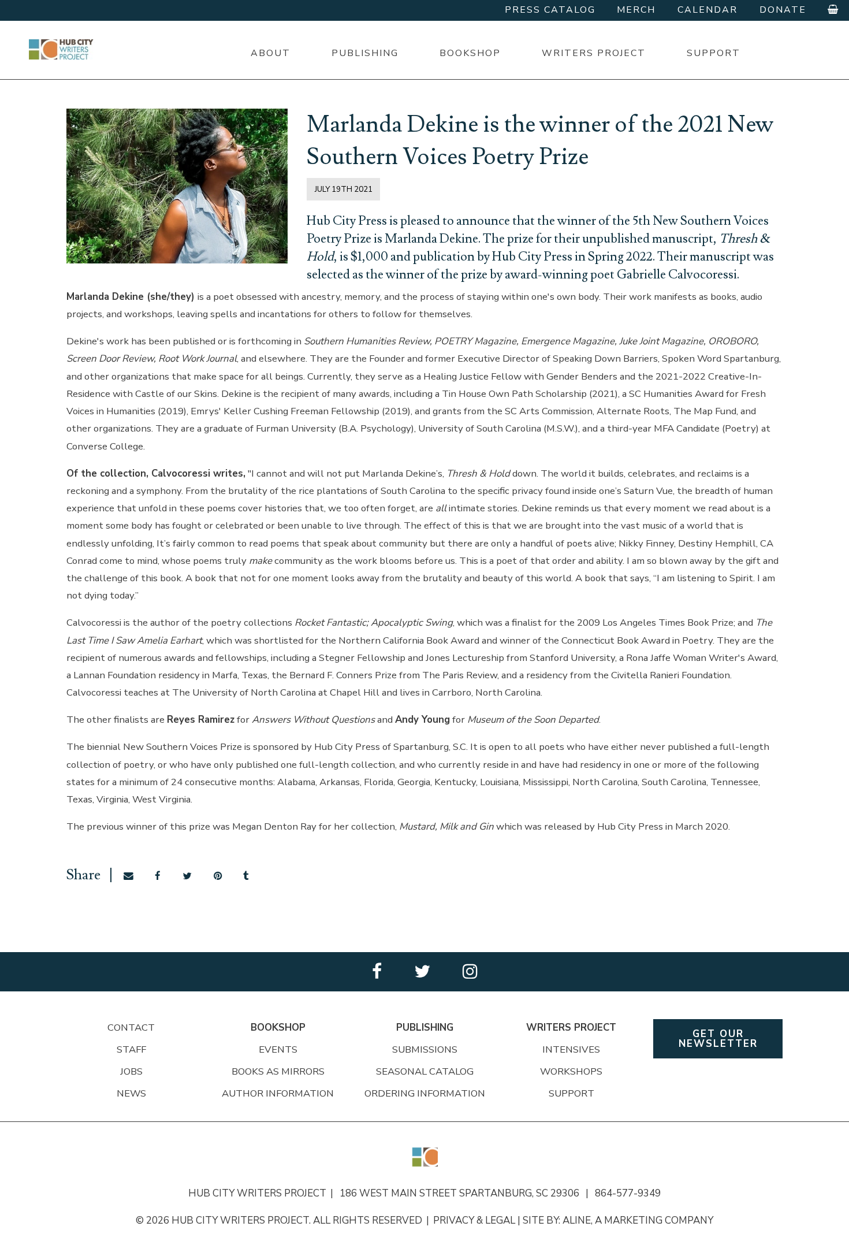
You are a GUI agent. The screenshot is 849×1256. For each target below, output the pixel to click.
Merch (636, 9)
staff (131, 1049)
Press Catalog (550, 9)
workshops (571, 1071)
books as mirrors (278, 1071)
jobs (131, 1071)
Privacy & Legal (474, 1220)
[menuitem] (270, 53)
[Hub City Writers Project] (62, 49)
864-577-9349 (628, 1193)
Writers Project (594, 53)
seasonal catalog (425, 1071)
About (271, 53)
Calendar (707, 9)
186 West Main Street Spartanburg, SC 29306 (464, 1193)
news (131, 1093)
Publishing (365, 53)
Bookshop (470, 53)
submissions (424, 1049)
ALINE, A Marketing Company (638, 1220)
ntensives (572, 1049)
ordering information (424, 1093)
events (278, 1049)
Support (713, 53)
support (571, 1093)
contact (131, 1027)
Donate (782, 9)
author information (278, 1093)
